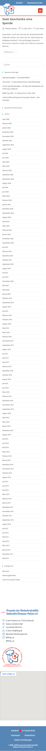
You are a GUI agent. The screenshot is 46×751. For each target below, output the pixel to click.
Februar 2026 (7, 123)
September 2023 (8, 213)
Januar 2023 (6, 234)
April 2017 (5, 362)
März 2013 (6, 494)
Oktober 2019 (7, 298)
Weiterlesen (10, 51)
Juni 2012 (5, 533)
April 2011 (5, 558)
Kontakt (19, 3)
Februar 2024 (7, 200)
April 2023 (5, 221)
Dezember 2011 (7, 554)
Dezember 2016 (7, 371)
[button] (40, 10)
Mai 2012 (5, 537)
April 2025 (5, 162)
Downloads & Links (34, 3)
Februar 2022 (7, 251)
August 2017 (6, 349)
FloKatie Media (11, 28)
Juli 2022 (5, 247)
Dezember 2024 (7, 175)
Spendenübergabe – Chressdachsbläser (16, 77)
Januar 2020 (6, 294)
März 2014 (6, 452)
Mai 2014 (5, 447)
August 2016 (6, 379)
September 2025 (8, 145)
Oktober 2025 (7, 140)
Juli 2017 (5, 354)
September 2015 (8, 409)
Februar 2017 (7, 366)
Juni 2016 (5, 388)
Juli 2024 (5, 187)
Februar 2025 (7, 170)
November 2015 (8, 405)
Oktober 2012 (7, 516)
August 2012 (6, 524)
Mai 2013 (5, 490)
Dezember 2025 (7, 132)
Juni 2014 (5, 443)
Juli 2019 (5, 311)
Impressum (15, 735)
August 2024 (6, 183)
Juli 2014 (5, 439)
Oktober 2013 (7, 473)
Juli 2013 (5, 481)
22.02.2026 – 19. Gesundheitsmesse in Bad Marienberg (21, 82)
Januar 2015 (6, 426)
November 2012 (8, 511)
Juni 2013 (5, 486)
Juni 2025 (5, 158)
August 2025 (6, 149)
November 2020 (8, 281)
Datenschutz (30, 735)
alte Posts (40, 28)
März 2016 (6, 392)
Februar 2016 (7, 396)
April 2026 (5, 119)
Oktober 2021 (7, 260)
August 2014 (6, 435)
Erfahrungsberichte (9, 575)
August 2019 (6, 307)
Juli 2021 (5, 273)
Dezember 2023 (7, 209)
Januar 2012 (6, 550)
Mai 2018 (5, 328)
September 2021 (8, 264)
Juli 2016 (5, 383)
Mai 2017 (5, 358)
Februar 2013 (7, 499)
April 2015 (5, 417)
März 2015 (6, 422)
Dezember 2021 (7, 256)
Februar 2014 (7, 456)
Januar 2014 (6, 460)
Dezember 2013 (7, 464)
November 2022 (8, 239)
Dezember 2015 (7, 401)
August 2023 (6, 217)
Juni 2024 (5, 192)
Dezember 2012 (7, 507)
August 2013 (6, 477)
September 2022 (8, 243)
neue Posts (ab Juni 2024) (11, 580)
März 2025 (6, 166)
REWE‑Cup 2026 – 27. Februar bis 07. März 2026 (18, 93)
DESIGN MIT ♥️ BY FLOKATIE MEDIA (23, 731)
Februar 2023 (7, 230)
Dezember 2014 (7, 430)
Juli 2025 (5, 153)
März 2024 (6, 196)
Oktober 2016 (7, 375)
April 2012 (5, 541)
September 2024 (8, 179)
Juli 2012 (5, 528)
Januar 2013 (6, 503)
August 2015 (6, 413)
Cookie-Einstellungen (23, 740)
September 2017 (8, 345)
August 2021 (6, 268)
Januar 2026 (6, 128)
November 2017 (8, 341)
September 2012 (8, 520)
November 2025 (8, 136)
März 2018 (6, 332)
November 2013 (8, 469)
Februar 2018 (7, 337)
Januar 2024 (6, 204)
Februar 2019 (7, 315)
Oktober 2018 (7, 319)
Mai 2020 (5, 285)
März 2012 (6, 545)
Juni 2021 (5, 277)
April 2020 (5, 290)
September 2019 (8, 302)
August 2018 (6, 324)
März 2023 (6, 226)
